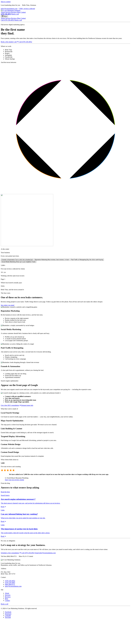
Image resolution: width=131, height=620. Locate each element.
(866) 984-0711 (10, 584)
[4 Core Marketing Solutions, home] (10, 10)
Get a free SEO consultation (10, 405)
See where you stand (7, 305)
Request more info (27, 405)
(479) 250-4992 (10, 582)
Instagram (8, 614)
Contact (23, 12)
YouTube (8, 617)
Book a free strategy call (9, 42)
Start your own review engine (14, 480)
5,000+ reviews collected (27, 8)
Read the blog (5, 492)
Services (8, 12)
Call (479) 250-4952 (7, 20)
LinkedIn (8, 615)
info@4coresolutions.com (9, 8)
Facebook (8, 612)
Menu (5, 16)
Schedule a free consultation (10, 553)
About (3, 12)
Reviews (14, 12)
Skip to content (6, 2)
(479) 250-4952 (6, 14)
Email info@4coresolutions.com (45, 553)
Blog (18, 12)
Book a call (15, 14)
